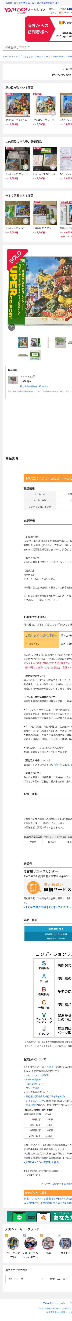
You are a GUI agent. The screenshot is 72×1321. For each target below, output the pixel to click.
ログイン (52, 12)
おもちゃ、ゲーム (32, 56)
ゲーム (47, 56)
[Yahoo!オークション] (25, 9)
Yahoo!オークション (54, 1303)
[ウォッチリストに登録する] (25, 113)
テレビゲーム (59, 56)
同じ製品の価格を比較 (34, 386)
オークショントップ (12, 56)
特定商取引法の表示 (55, 1312)
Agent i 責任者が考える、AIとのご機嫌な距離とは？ (32, 3)
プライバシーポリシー (47, 1308)
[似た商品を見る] (11, 327)
